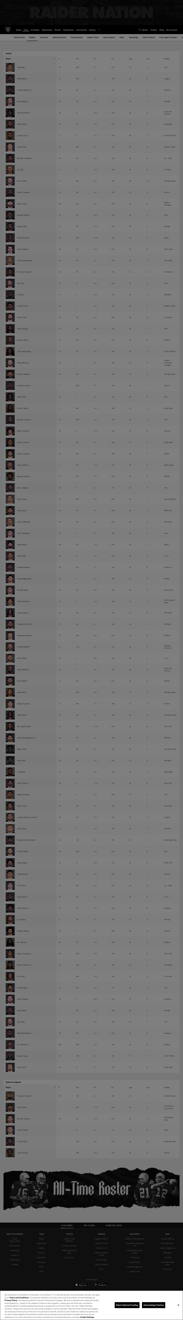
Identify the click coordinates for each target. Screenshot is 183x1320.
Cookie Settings (87, 1317)
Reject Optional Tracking (127, 1305)
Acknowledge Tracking (154, 1305)
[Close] (178, 1305)
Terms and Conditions (19, 1297)
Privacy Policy (11, 1300)
